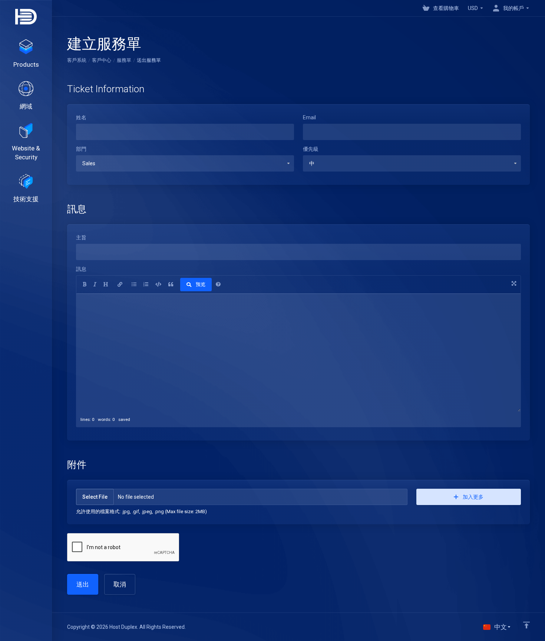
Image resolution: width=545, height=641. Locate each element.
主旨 (81, 237)
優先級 (310, 149)
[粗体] (84, 284)
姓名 (81, 117)
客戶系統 (76, 60)
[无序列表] (134, 284)
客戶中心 (101, 60)
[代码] (158, 284)
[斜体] (95, 284)
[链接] (120, 284)
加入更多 (473, 497)
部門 (81, 149)
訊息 (81, 269)
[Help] (218, 284)
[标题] (105, 284)
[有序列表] (146, 284)
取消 (119, 584)
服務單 (124, 60)
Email (309, 117)
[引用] (170, 284)
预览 (200, 284)
